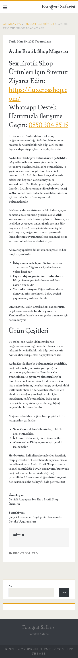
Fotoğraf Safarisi (58, 7)
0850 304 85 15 (48, 125)
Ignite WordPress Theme (28, 649)
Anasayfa (12, 24)
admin (47, 41)
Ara (10, 586)
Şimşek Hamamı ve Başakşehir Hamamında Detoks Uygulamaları (35, 519)
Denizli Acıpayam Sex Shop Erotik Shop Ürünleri (34, 502)
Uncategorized (39, 24)
